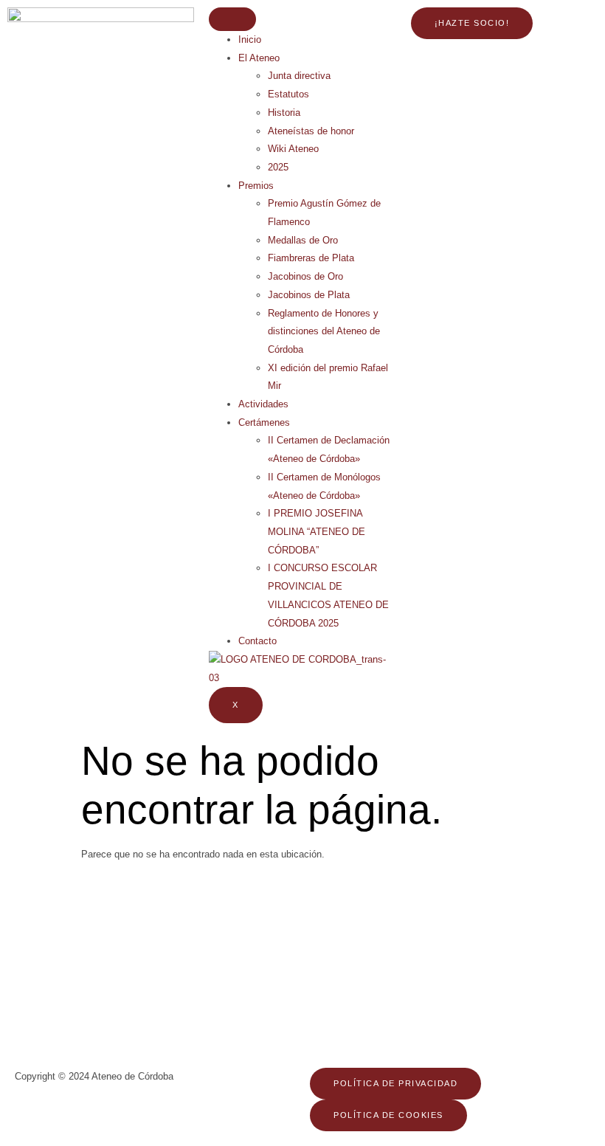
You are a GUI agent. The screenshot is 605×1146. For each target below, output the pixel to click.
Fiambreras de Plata (311, 257)
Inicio (249, 39)
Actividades (263, 404)
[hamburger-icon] (232, 19)
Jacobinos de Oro (305, 276)
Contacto (257, 640)
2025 (278, 167)
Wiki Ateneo (293, 148)
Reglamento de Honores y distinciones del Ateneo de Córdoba (324, 331)
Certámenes (264, 422)
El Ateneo (259, 57)
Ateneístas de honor (311, 131)
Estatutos (288, 94)
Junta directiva (299, 75)
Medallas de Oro (303, 240)
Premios (256, 185)
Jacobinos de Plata (309, 294)
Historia (284, 112)
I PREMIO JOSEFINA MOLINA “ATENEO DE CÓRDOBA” (316, 531)
